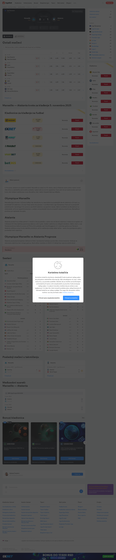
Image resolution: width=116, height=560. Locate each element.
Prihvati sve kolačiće (71, 298)
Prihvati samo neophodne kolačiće (49, 298)
